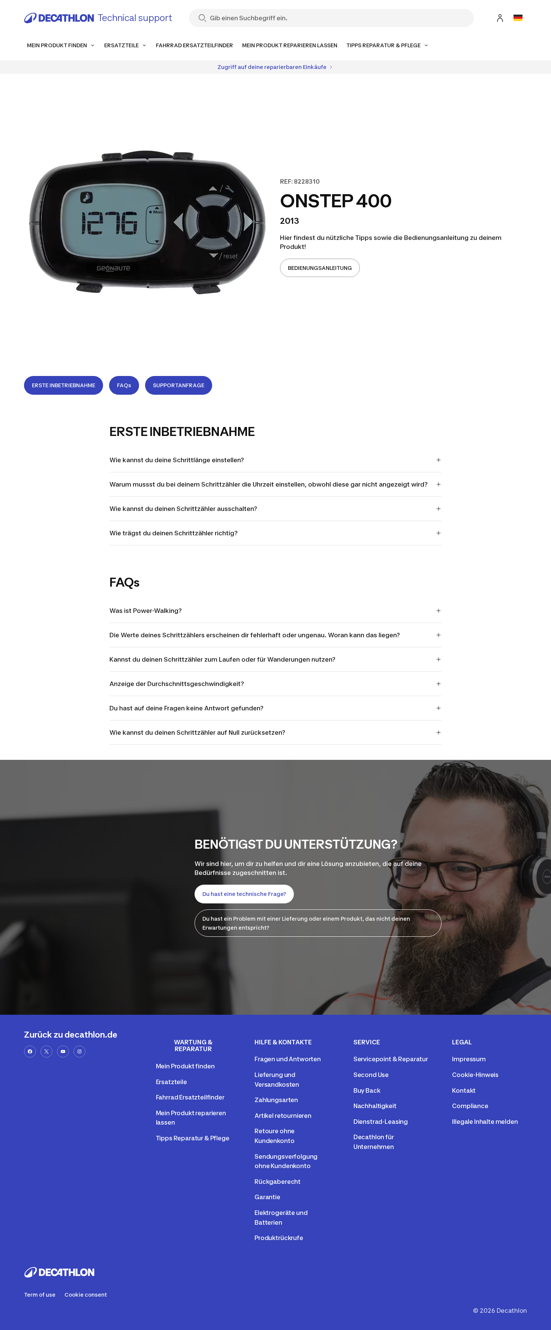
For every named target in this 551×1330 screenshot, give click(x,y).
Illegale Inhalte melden (485, 1121)
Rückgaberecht (278, 1181)
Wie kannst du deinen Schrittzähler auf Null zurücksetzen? (197, 732)
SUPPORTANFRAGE (178, 385)
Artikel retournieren (283, 1115)
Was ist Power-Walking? (145, 610)
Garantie (267, 1197)
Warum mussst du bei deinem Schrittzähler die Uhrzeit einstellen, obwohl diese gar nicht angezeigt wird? (268, 484)
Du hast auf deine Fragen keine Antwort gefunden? (186, 708)
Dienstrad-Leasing (380, 1121)
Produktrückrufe (279, 1238)
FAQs (124, 385)
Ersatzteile (171, 1082)
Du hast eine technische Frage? (244, 894)
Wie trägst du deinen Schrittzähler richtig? (173, 533)
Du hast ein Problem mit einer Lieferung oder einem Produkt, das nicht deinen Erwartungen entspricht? (306, 923)
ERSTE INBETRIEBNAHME (63, 385)
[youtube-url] (63, 1051)
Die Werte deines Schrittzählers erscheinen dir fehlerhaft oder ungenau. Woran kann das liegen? (254, 635)
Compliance (470, 1106)
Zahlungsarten (276, 1100)
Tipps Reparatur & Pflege (192, 1138)
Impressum (469, 1059)
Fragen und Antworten (288, 1059)
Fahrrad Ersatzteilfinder (190, 1097)
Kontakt (464, 1090)
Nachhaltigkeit (375, 1106)
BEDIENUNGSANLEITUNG (320, 268)
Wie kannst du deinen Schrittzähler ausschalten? (183, 508)
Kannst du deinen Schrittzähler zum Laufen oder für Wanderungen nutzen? (222, 659)
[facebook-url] (30, 1051)
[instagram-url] (79, 1051)
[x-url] (46, 1051)
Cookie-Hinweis (475, 1074)
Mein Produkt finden (185, 1066)
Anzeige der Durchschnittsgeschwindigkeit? (176, 683)
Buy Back (366, 1090)
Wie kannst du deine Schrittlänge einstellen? (176, 460)
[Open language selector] (518, 18)
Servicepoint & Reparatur (390, 1059)
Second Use (371, 1074)
